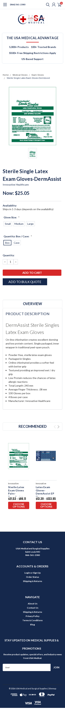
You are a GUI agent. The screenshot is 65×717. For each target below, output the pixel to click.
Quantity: (8, 255)
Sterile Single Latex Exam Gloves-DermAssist (28, 78)
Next (58, 426)
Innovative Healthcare (16, 184)
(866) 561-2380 (17, 4)
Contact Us (32, 607)
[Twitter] (18, 291)
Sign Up (37, 572)
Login (27, 572)
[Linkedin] (22, 291)
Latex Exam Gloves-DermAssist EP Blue (45, 492)
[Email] (9, 291)
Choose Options (19, 505)
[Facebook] (4, 291)
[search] (47, 4)
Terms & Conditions (32, 620)
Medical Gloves (20, 75)
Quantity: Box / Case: (18, 236)
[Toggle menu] (5, 6)
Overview (32, 303)
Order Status (32, 577)
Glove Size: (12, 217)
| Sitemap (52, 688)
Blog (32, 624)
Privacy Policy (32, 616)
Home (6, 75)
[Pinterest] (27, 291)
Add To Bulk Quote (24, 282)
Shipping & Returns (32, 581)
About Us (32, 603)
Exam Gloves (38, 75)
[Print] (13, 291)
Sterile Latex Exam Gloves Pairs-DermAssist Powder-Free (16, 493)
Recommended (32, 426)
